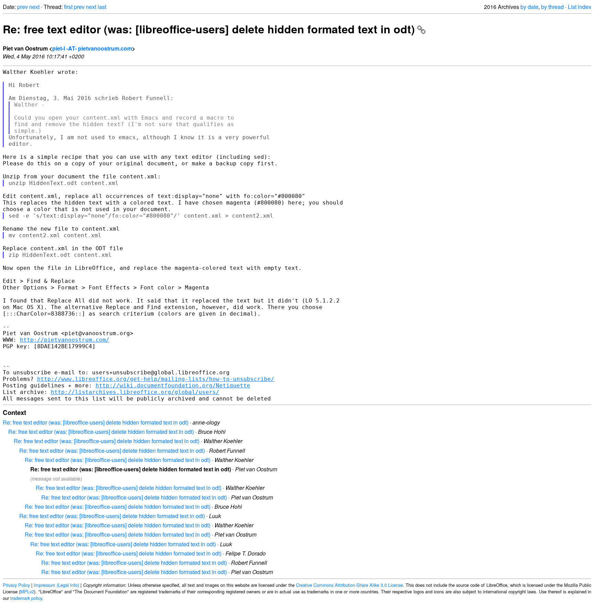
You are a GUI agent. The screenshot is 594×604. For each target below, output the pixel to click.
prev (22, 7)
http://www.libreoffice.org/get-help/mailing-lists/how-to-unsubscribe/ (155, 379)
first (68, 7)
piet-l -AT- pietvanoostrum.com (92, 48)
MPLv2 (27, 591)
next (34, 7)
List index (579, 7)
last (102, 7)
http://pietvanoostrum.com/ (64, 340)
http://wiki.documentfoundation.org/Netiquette (173, 385)
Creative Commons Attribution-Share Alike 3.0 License (349, 585)
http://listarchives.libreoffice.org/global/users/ (135, 392)
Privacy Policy (16, 585)
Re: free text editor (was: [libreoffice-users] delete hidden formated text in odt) (209, 29)
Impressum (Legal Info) (56, 585)
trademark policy (26, 598)
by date (529, 7)
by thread (552, 7)
